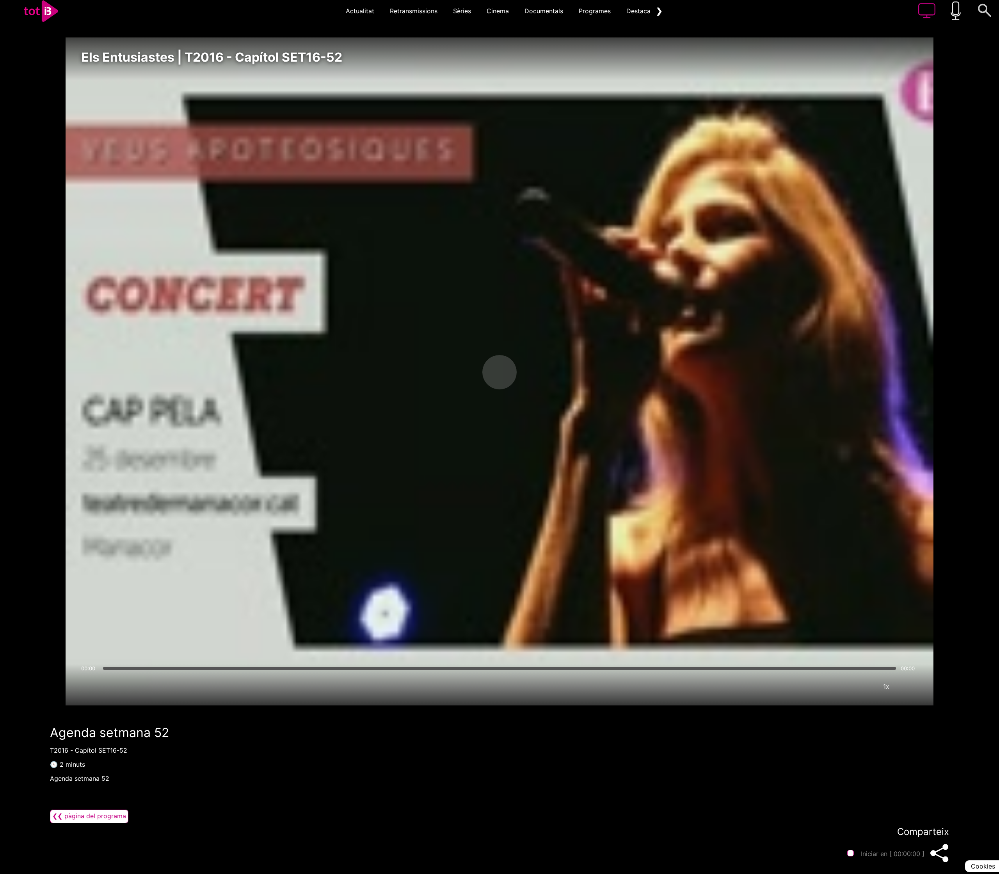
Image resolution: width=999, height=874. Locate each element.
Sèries (462, 11)
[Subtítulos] (839, 686)
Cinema (498, 11)
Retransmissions (413, 11)
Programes (595, 11)
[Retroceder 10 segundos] (458, 372)
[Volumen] (89, 686)
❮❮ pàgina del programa (89, 816)
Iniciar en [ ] (892, 854)
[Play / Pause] (499, 372)
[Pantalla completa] (909, 686)
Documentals (543, 11)
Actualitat (360, 11)
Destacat (639, 11)
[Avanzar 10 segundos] (540, 372)
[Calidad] (863, 686)
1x (886, 686)
